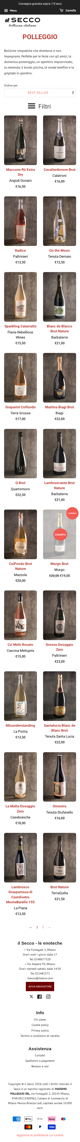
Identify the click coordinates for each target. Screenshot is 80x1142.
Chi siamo (40, 1019)
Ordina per (11, 85)
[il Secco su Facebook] (39, 997)
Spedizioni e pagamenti (40, 1061)
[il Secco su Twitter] (31, 997)
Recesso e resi (40, 1066)
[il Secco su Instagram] (48, 997)
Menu (13, 10)
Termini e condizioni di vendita (40, 1036)
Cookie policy (40, 1025)
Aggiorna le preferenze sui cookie (40, 1135)
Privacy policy (40, 1030)
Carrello (70, 10)
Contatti (40, 1055)
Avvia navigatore (40, 986)
